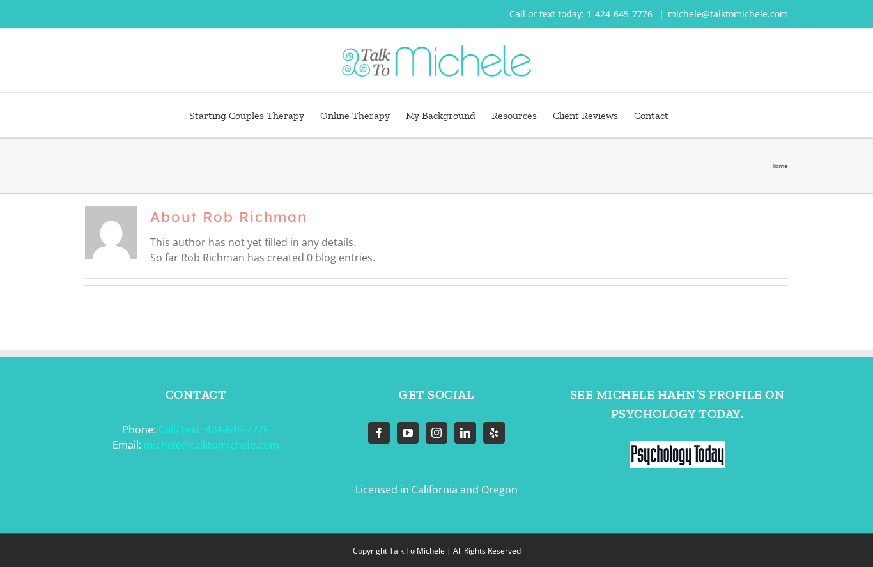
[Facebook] (379, 433)
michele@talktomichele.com (728, 14)
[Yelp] (494, 433)
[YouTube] (408, 433)
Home (779, 165)
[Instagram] (436, 433)
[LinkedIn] (465, 433)
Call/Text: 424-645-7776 (213, 430)
